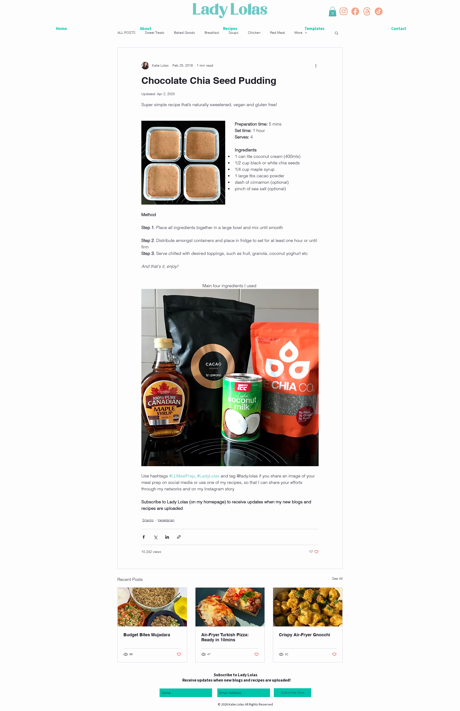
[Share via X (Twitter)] (155, 537)
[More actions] (316, 66)
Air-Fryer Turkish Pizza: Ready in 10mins (225, 637)
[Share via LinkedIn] (167, 537)
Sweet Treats (154, 32)
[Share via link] (179, 537)
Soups (233, 32)
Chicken (254, 32)
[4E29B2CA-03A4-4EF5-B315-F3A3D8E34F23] (343, 11)
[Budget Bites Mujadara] (152, 607)
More (298, 32)
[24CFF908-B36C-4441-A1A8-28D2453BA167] (378, 11)
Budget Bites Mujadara (147, 634)
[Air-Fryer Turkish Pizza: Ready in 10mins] (230, 607)
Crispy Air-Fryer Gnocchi (304, 634)
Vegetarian (166, 520)
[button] (332, 12)
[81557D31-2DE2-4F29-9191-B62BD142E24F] (355, 11)
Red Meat (277, 32)
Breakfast (212, 32)
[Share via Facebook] (143, 537)
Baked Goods (184, 32)
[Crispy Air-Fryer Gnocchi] (307, 607)
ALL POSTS (126, 32)
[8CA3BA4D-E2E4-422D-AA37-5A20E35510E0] (367, 11)
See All (337, 578)
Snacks (148, 520)
